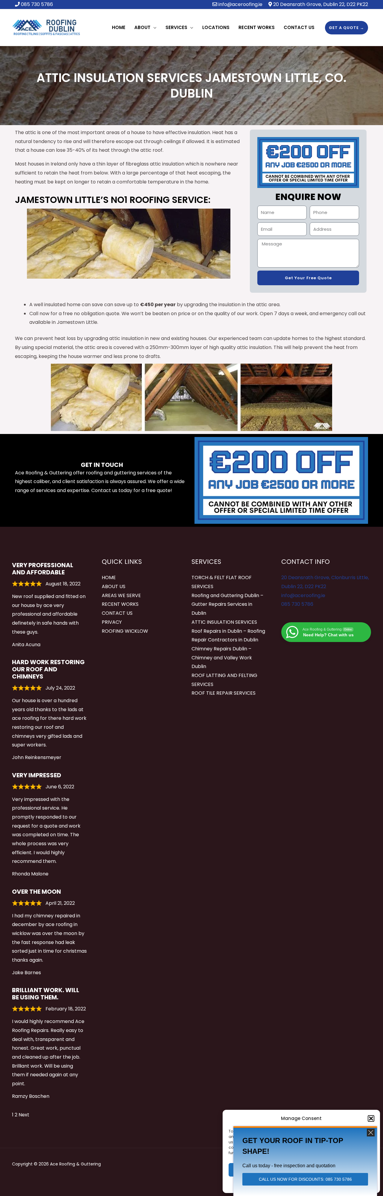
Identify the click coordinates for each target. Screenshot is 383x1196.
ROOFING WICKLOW (125, 631)
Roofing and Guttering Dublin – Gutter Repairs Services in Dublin (227, 604)
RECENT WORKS (120, 604)
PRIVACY (112, 622)
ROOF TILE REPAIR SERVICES (224, 693)
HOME (109, 577)
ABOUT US (113, 586)
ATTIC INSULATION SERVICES (224, 622)
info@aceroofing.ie (240, 4)
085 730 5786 (297, 604)
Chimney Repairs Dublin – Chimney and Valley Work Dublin (222, 657)
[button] (371, 1118)
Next (24, 1114)
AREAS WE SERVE (121, 595)
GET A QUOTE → (346, 28)
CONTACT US (117, 613)
